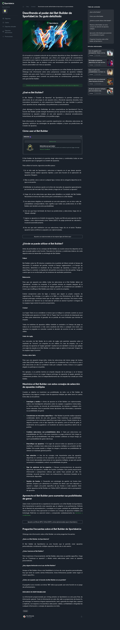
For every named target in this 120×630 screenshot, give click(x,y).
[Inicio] (23, 6)
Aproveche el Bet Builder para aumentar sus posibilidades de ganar (101, 34)
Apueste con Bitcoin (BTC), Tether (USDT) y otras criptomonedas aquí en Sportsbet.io (52, 522)
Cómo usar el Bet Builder (96, 16)
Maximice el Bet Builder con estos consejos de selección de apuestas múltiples (99, 26)
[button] (82, 617)
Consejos (25, 611)
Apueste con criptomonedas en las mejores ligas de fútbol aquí (52, 236)
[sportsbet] (8, 3)
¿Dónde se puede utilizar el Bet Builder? (100, 20)
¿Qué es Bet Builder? (95, 12)
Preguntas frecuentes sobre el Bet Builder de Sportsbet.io (99, 40)
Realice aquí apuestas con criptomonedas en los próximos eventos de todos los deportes (52, 85)
